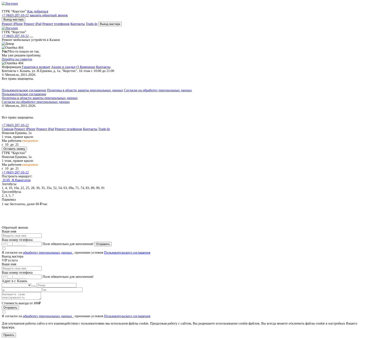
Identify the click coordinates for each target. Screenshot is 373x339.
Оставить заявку (14, 148)
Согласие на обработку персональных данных (158, 90)
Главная (7, 129)
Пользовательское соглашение (24, 90)
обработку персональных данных (48, 252)
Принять (8, 335)
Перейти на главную (17, 59)
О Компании (85, 67)
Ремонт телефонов (56, 24)
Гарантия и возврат (36, 67)
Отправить (103, 244)
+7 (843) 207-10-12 (15, 15)
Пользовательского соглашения (127, 252)
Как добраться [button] (37, 11)
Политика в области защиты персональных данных (85, 90)
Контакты (77, 24)
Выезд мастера (13, 19)
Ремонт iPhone (12, 24)
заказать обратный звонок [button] (49, 15)
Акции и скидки (63, 67)
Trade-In (91, 24)
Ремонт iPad (32, 24)
